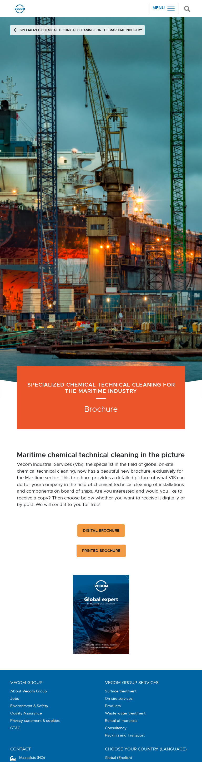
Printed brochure (101, 550)
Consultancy (116, 728)
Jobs (14, 698)
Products (113, 705)
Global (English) (118, 757)
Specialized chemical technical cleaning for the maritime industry (81, 30)
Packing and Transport (125, 735)
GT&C (15, 728)
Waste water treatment (125, 713)
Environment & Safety (29, 705)
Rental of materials (121, 720)
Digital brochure (101, 530)
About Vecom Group (28, 691)
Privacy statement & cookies (35, 720)
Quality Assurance (26, 713)
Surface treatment (121, 691)
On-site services (119, 698)
